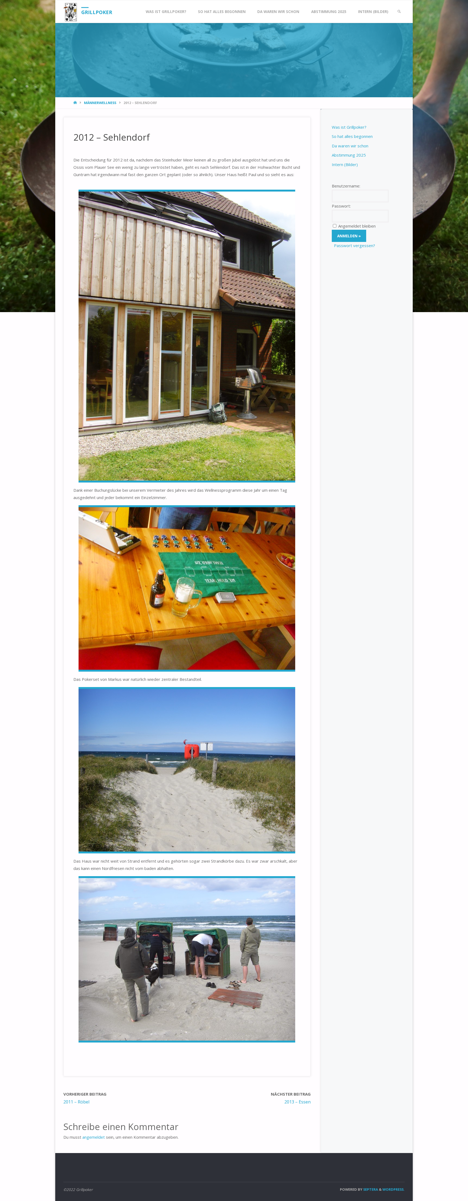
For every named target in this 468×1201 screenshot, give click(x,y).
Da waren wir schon (350, 145)
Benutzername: (346, 186)
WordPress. (393, 1189)
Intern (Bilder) (345, 164)
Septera (370, 1189)
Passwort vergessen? (354, 245)
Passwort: (341, 206)
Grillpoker (96, 12)
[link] (399, 11)
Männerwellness (100, 102)
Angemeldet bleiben (357, 226)
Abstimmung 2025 (349, 155)
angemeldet (93, 1137)
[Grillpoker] (70, 11)
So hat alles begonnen (352, 136)
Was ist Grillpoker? (349, 127)
